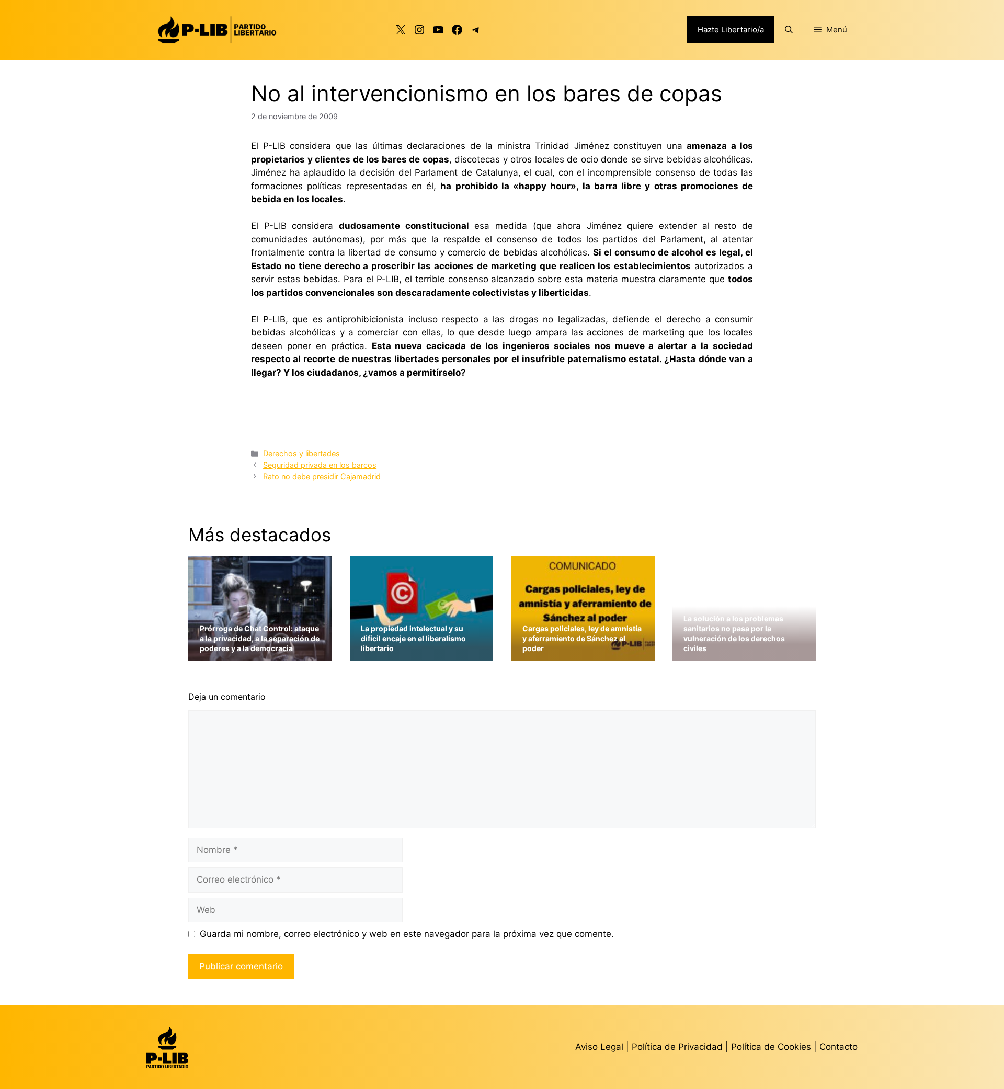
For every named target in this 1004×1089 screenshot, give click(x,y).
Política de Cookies (771, 1046)
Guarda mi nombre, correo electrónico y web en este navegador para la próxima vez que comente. (407, 934)
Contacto (838, 1046)
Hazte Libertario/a (731, 29)
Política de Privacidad (678, 1046)
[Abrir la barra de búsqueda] (788, 29)
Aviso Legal (599, 1046)
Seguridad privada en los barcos (319, 464)
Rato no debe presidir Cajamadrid (322, 476)
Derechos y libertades (301, 453)
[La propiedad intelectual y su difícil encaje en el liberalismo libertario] (422, 654)
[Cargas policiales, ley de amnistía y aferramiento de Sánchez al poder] (583, 654)
